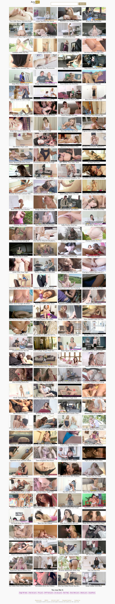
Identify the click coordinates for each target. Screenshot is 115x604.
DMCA (46, 600)
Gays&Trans (92, 592)
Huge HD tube (23, 592)
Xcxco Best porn (74, 592)
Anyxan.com (38, 600)
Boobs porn (84, 592)
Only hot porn (32, 592)
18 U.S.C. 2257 (55, 600)
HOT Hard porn (49, 592)
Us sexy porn (58, 592)
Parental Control (66, 600)
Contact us (77, 600)
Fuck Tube (66, 592)
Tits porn (40, 592)
